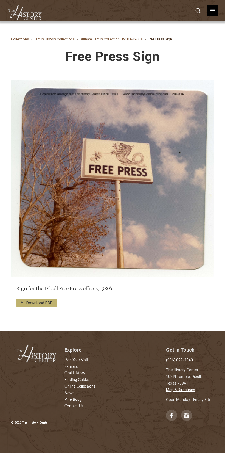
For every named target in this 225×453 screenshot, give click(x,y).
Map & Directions (180, 390)
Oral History (74, 373)
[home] (25, 10)
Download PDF (39, 302)
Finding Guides (76, 380)
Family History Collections (54, 39)
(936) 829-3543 (179, 360)
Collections (20, 39)
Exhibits (71, 367)
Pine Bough (74, 400)
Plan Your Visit (76, 360)
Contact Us (73, 406)
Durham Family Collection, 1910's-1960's (111, 39)
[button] (212, 10)
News (69, 393)
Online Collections (79, 386)
